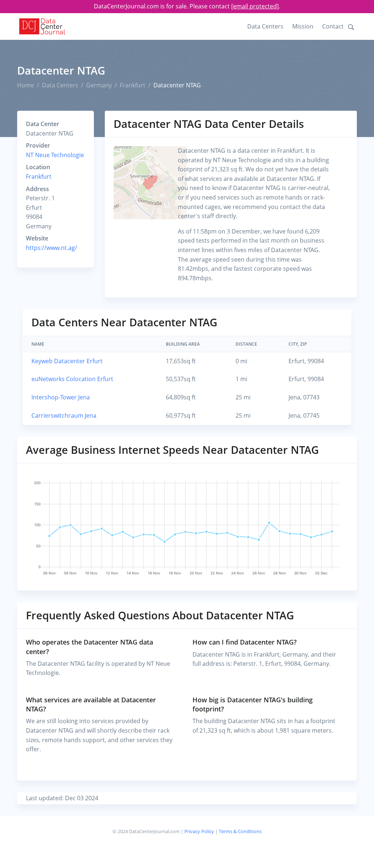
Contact (333, 26)
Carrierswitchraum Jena (63, 415)
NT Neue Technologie (55, 155)
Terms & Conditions (240, 831)
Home (25, 85)
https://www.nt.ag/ (51, 248)
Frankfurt (132, 85)
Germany (99, 85)
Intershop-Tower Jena (60, 397)
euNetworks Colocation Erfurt (72, 379)
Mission (302, 26)
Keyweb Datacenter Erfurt (67, 361)
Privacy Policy (199, 831)
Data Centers (265, 26)
